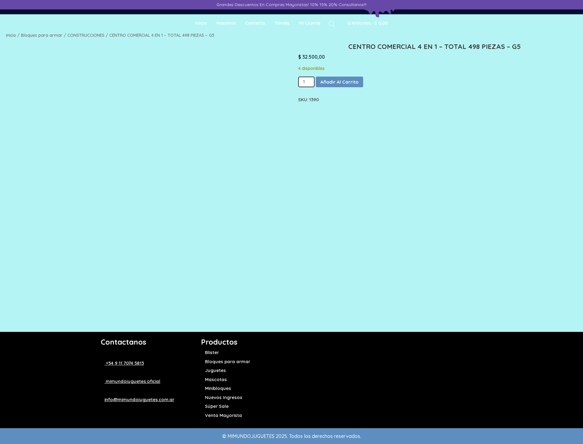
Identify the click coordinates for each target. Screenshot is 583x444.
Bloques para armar (42, 35)
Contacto (255, 23)
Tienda (282, 23)
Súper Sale (217, 406)
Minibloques (218, 388)
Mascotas (216, 379)
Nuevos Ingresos (223, 397)
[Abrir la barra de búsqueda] (332, 23)
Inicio (201, 23)
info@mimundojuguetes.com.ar (139, 399)
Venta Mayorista (223, 415)
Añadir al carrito (339, 82)
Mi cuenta (309, 23)
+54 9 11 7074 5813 (124, 363)
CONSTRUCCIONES (85, 35)
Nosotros (226, 23)
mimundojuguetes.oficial (132, 381)
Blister (212, 352)
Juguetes (215, 370)
